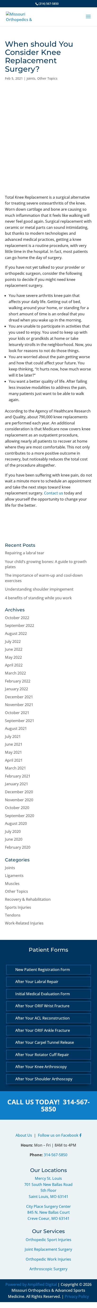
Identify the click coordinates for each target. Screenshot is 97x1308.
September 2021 (19, 720)
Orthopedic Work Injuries (48, 1259)
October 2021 (17, 712)
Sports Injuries (18, 907)
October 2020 (17, 807)
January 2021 (16, 783)
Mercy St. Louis (48, 1178)
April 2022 (14, 665)
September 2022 (19, 625)
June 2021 (13, 744)
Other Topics (47, 78)
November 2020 (19, 799)
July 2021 (13, 736)
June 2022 (13, 649)
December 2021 (19, 696)
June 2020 (13, 839)
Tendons (12, 915)
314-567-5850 (65, 1105)
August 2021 (16, 728)
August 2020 (16, 823)
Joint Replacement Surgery (48, 1249)
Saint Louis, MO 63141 (48, 1196)
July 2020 (13, 831)
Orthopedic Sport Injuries (48, 1239)
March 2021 (15, 768)
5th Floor (48, 1190)
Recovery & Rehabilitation (28, 899)
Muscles (12, 883)
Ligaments (14, 875)
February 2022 (17, 681)
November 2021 (19, 704)
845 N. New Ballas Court (48, 1212)
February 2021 (17, 776)
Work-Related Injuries (24, 923)
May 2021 (13, 752)
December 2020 (19, 791)
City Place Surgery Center (48, 1206)
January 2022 (16, 688)
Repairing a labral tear (24, 552)
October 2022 (17, 617)
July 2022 (13, 641)
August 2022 (16, 633)
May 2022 (13, 657)
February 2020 (17, 847)
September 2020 (19, 815)
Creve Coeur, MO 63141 (48, 1218)
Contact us (53, 493)
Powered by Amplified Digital (31, 1284)
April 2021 (14, 760)
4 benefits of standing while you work (38, 598)
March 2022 (15, 673)
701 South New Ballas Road (48, 1184)
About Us (24, 1135)
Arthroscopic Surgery (48, 1268)
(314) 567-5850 (49, 4)
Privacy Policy (77, 1296)
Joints (31, 78)
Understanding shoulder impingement (39, 589)
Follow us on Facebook (58, 1135)
